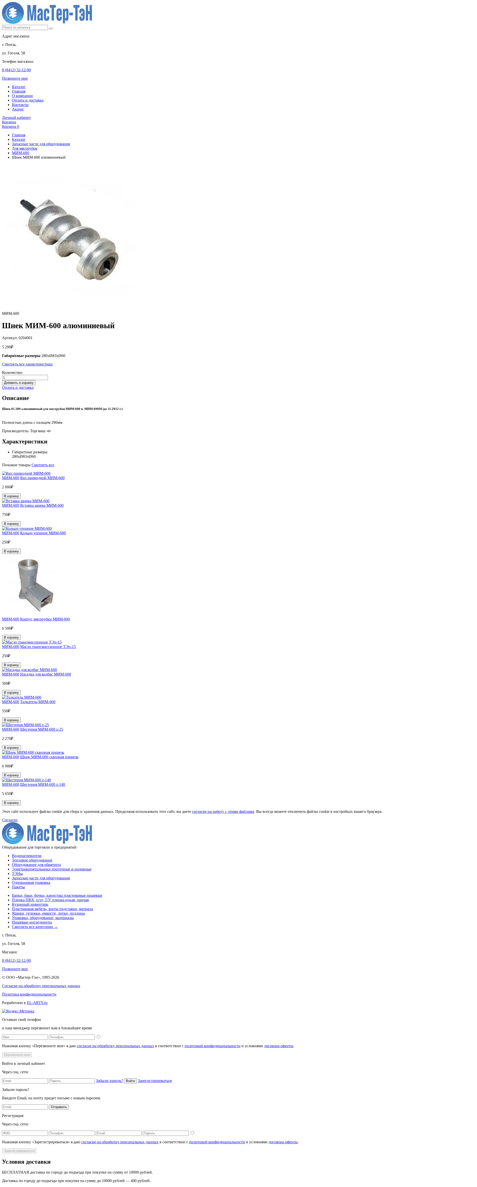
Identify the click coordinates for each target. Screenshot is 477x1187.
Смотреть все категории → (35, 927)
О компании (22, 96)
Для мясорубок (24, 148)
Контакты (20, 105)
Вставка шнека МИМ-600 (42, 505)
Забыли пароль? (109, 1081)
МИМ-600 (20, 153)
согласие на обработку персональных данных (115, 1046)
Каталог (19, 87)
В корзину (11, 496)
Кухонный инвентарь (30, 904)
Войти (130, 1081)
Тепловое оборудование (32, 860)
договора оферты (278, 1046)
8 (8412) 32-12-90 (16, 70)
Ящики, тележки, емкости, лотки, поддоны (48, 913)
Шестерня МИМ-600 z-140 (42, 784)
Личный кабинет (16, 117)
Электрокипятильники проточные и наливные (51, 869)
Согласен (10, 820)
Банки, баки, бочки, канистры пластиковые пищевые (57, 895)
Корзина (9, 122)
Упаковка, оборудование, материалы (43, 918)
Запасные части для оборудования (41, 144)
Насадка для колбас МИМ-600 (45, 674)
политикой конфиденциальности (212, 1046)
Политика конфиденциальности (29, 994)
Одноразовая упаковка (31, 882)
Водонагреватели (26, 856)
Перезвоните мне (17, 1055)
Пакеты (18, 887)
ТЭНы (17, 873)
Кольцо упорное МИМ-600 (43, 533)
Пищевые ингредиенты (32, 922)
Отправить (59, 1107)
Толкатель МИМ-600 (37, 702)
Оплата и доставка (27, 100)
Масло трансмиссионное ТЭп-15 (48, 647)
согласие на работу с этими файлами (223, 811)
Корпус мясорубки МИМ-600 (45, 619)
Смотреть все (43, 465)
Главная (18, 91)
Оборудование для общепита (36, 865)
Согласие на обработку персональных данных (41, 986)
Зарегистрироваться (155, 1081)
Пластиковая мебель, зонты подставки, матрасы (52, 909)
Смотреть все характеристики (27, 364)
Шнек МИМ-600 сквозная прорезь (49, 757)
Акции (18, 109)
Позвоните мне (15, 78)
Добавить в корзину (19, 383)
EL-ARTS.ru (37, 1003)
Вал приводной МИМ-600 (42, 478)
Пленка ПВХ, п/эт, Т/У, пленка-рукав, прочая (50, 900)
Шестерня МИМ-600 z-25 (41, 729)
